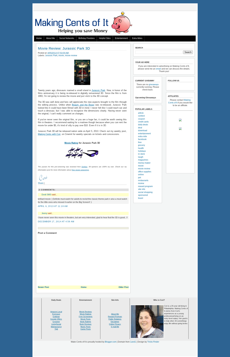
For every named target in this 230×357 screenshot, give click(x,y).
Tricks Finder (153, 342)
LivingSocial (56, 324)
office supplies (144, 171)
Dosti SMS (46, 194)
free (140, 142)
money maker (144, 163)
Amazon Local (56, 312)
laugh (140, 157)
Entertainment (121, 38)
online (141, 174)
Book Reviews (85, 324)
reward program (145, 186)
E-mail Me (115, 327)
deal (140, 127)
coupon (141, 119)
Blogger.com (110, 342)
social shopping (145, 192)
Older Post (124, 287)
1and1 (133, 342)
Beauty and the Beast (83, 105)
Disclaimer (115, 322)
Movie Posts (85, 319)
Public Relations (114, 319)
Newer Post (43, 287)
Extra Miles (137, 38)
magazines (143, 160)
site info (141, 189)
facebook (142, 139)
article (141, 113)
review (141, 183)
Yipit (56, 329)
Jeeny (44, 213)
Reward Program (115, 317)
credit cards (143, 122)
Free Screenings (85, 317)
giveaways (154, 84)
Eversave (56, 314)
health (141, 148)
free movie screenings (80, 170)
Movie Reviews (85, 312)
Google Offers (56, 319)
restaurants (143, 180)
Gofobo (84, 167)
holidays (142, 151)
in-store (141, 154)
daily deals (143, 124)
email (158, 69)
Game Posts (85, 329)
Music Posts (85, 327)
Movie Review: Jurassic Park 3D (64, 48)
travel (140, 198)
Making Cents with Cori (49, 134)
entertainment (144, 133)
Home (39, 38)
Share (40, 183)
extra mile (142, 136)
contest (141, 116)
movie (61, 55)
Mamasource (56, 327)
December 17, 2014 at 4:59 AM (56, 221)
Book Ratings (85, 322)
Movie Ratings (85, 314)
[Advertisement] (115, 350)
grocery (141, 145)
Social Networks (66, 38)
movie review (71, 55)
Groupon (56, 322)
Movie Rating (71, 143)
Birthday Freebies (86, 38)
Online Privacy (115, 324)
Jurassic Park (51, 55)
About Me (50, 38)
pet (139, 177)
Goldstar (56, 317)
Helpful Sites (105, 38)
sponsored (143, 195)
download (142, 130)
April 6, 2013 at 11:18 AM (53, 206)
